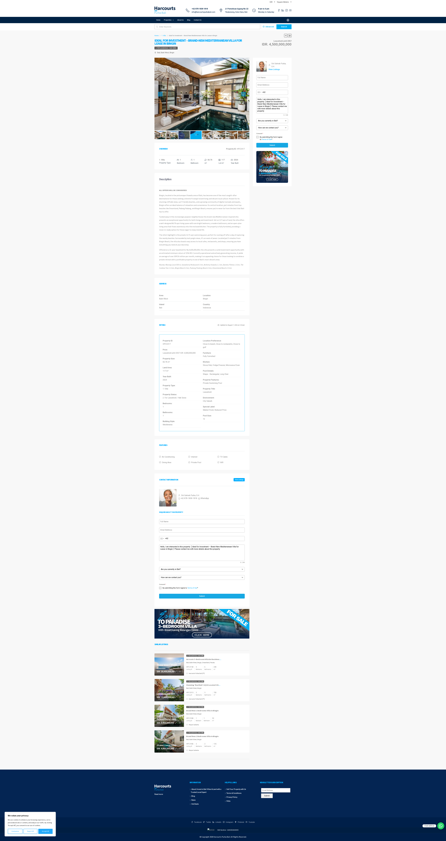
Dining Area (166, 462)
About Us (180, 20)
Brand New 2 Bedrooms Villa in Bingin (202, 736)
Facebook (198, 822)
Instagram (229, 822)
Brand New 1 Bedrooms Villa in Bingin (202, 710)
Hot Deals (195, 804)
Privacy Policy (231, 797)
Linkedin (218, 822)
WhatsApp (205, 498)
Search (284, 27)
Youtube (251, 822)
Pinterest (240, 822)
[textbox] (199, 569)
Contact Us (197, 20)
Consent (162, 584)
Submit (202, 596)
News (193, 800)
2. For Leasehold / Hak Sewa (166, 48)
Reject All (30, 831)
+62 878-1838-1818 (189, 498)
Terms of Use (192, 588)
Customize (15, 831)
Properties (167, 20)
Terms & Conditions (233, 793)
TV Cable (224, 457)
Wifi (221, 462)
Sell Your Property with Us (236, 789)
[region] (30, 824)
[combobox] (162, 538)
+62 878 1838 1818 (200, 9)
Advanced (269, 27)
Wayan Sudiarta (194, 725)
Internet (194, 457)
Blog (188, 20)
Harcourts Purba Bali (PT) (197, 673)
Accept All (45, 831)
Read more (158, 794)
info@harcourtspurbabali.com (203, 12)
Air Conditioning (168, 457)
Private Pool (196, 462)
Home (158, 20)
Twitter (208, 822)
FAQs (228, 801)
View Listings (239, 480)
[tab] (234, 66)
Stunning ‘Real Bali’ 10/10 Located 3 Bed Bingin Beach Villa (211, 685)
